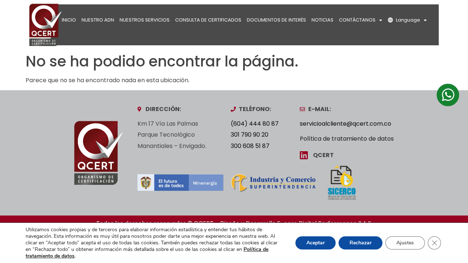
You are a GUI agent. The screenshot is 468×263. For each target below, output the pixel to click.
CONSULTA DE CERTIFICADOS (208, 19)
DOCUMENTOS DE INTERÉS (276, 19)
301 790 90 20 (249, 134)
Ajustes (405, 242)
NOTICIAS (322, 19)
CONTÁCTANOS (357, 19)
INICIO (69, 19)
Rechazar (360, 242)
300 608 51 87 (250, 146)
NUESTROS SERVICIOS (145, 19)
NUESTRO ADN (98, 19)
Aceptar (315, 242)
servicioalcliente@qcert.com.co (345, 123)
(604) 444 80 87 (255, 123)
